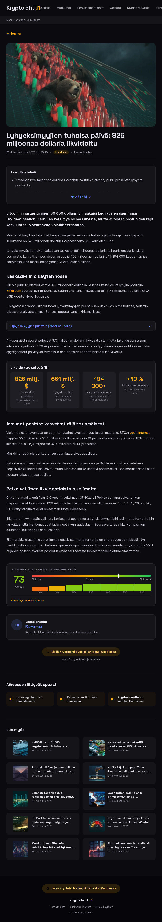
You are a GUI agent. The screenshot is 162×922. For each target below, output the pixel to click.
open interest (140, 433)
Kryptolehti (23, 7)
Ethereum (13, 291)
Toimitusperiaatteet (79, 906)
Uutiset (45, 8)
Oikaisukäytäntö (103, 906)
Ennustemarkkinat (90, 8)
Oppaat (115, 8)
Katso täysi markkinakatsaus (27, 600)
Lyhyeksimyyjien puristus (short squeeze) (41, 326)
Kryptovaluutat (138, 8)
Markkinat (64, 8)
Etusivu (16, 33)
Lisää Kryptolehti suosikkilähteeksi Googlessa (83, 651)
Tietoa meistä (57, 906)
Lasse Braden (83, 152)
